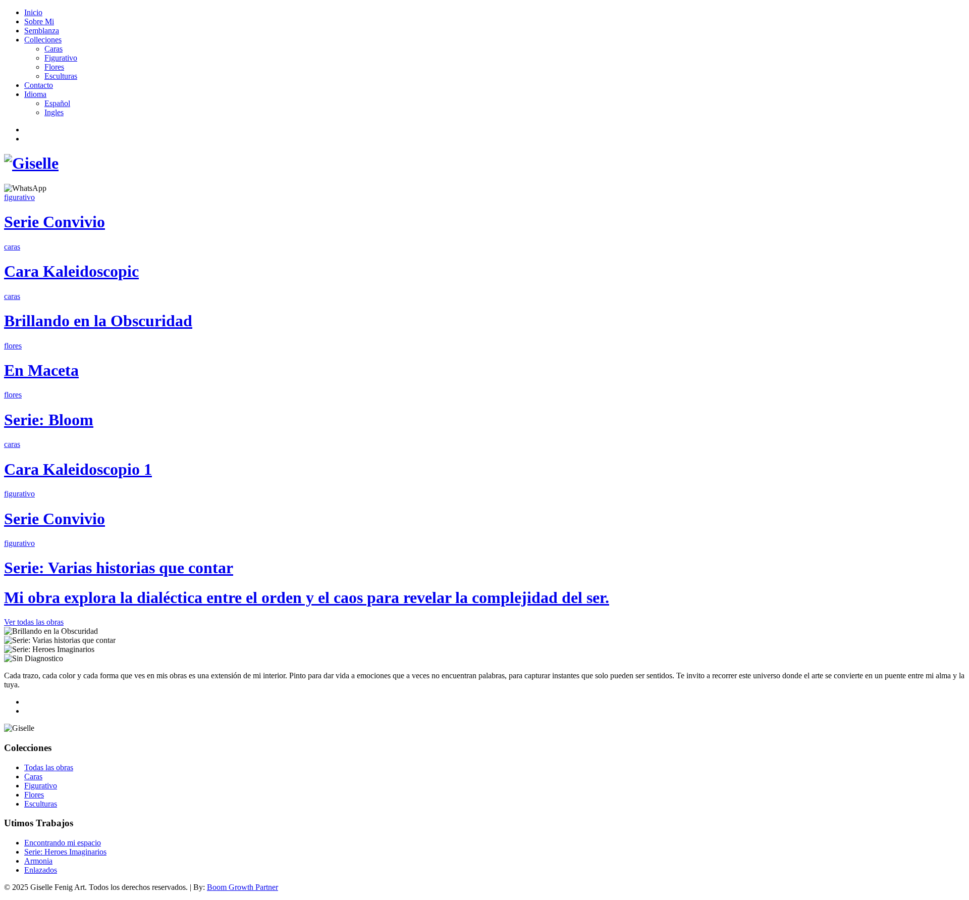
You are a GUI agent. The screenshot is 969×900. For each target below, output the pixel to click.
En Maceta (41, 370)
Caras (53, 48)
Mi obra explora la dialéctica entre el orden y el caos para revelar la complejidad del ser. (306, 597)
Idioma (35, 94)
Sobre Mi (39, 21)
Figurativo (60, 58)
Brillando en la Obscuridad (98, 321)
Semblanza (41, 30)
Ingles (54, 112)
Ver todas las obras (34, 622)
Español (57, 103)
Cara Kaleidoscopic (71, 271)
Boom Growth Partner (242, 887)
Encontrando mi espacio (62, 842)
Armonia (38, 861)
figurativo (19, 197)
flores (13, 345)
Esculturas (60, 76)
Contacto (38, 85)
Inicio (33, 12)
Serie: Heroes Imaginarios (65, 851)
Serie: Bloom (48, 420)
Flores (54, 67)
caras (12, 246)
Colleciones (43, 39)
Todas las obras (48, 767)
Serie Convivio (54, 222)
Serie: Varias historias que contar (118, 568)
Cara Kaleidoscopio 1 (78, 469)
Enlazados (40, 870)
